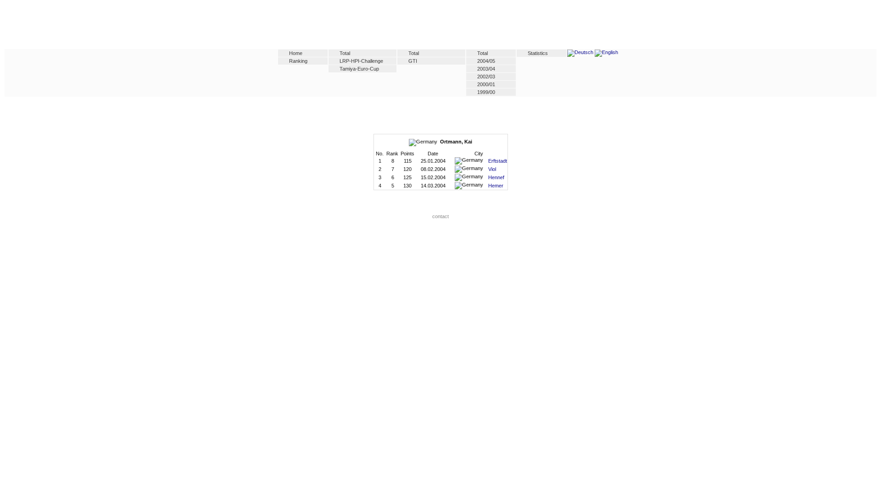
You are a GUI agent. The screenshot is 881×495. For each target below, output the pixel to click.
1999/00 (486, 92)
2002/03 (486, 76)
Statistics (538, 53)
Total (345, 53)
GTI (412, 61)
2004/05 (486, 61)
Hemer (495, 185)
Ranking (298, 61)
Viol (492, 169)
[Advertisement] (440, 26)
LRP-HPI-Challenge (361, 61)
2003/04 (486, 69)
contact (440, 216)
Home (295, 53)
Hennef (496, 177)
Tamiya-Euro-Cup (359, 69)
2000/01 (486, 84)
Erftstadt (497, 161)
